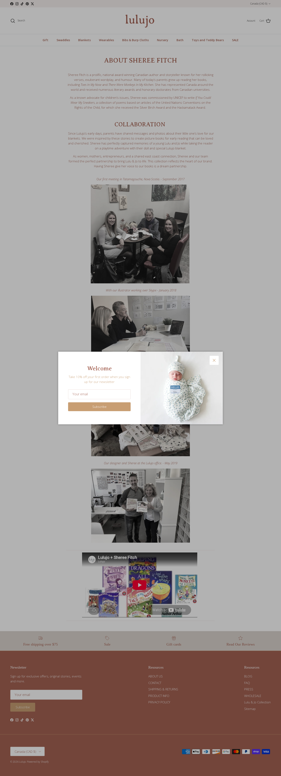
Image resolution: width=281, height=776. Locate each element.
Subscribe (99, 407)
